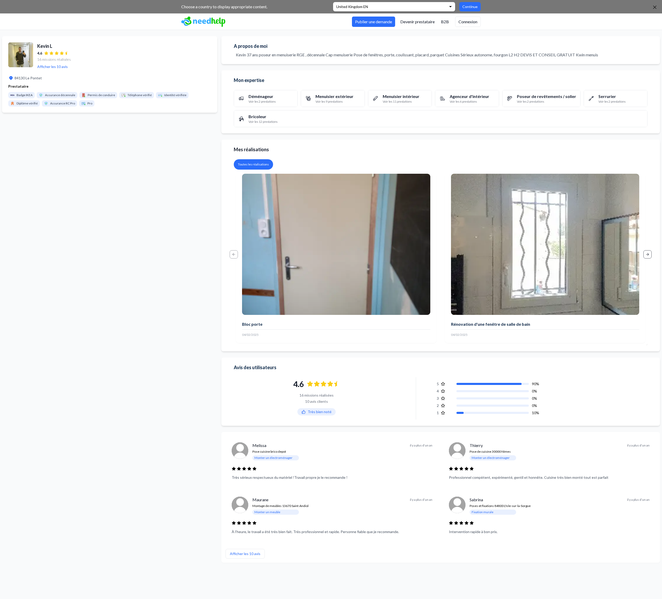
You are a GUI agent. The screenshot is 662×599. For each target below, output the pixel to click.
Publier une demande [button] (373, 21)
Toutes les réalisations (253, 164)
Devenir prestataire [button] (417, 21)
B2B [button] (445, 21)
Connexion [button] (467, 21)
